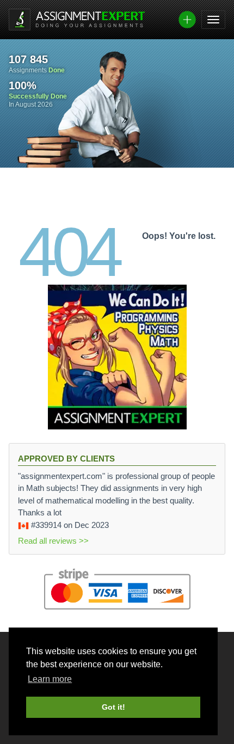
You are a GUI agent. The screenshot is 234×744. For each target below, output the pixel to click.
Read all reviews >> (53, 540)
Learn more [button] (50, 679)
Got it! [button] (113, 707)
